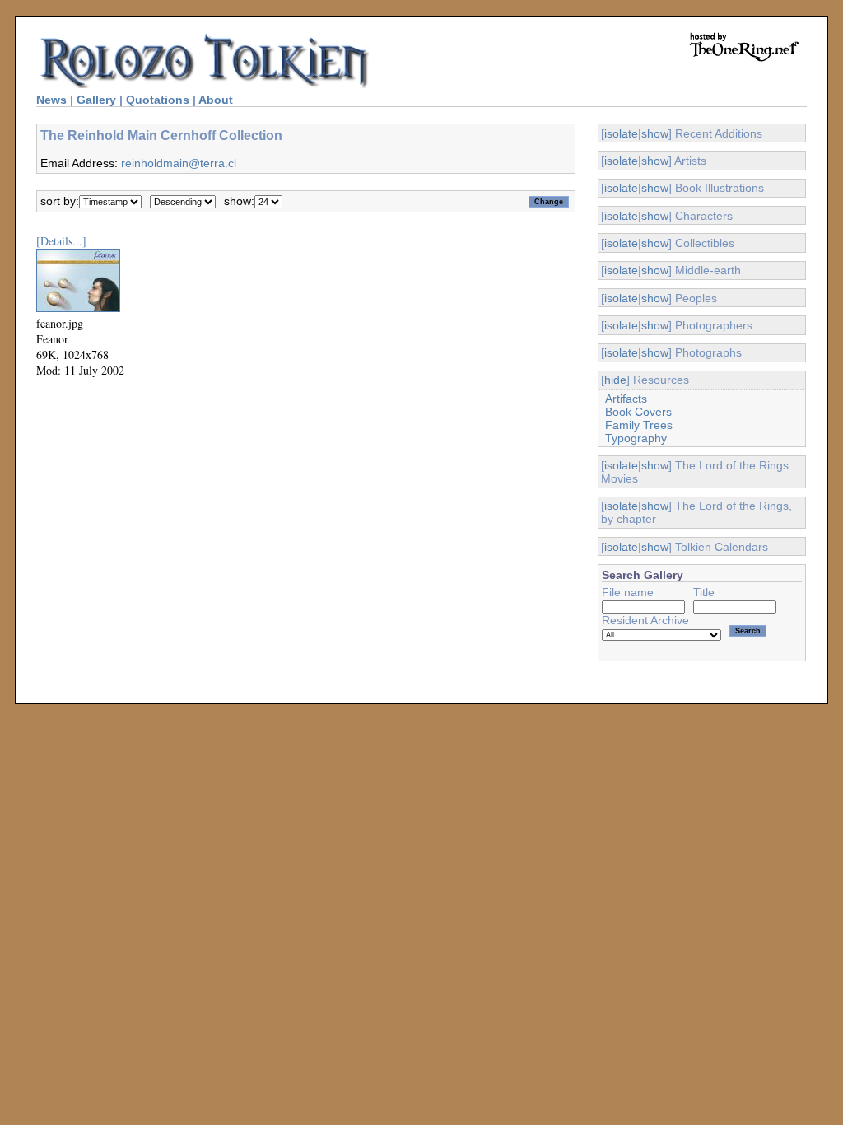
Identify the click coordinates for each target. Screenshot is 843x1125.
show (654, 133)
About (215, 99)
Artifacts (626, 398)
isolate (621, 133)
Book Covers (638, 411)
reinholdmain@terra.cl (178, 163)
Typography (636, 438)
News (51, 99)
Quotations (157, 99)
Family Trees (639, 425)
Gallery (96, 99)
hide (615, 379)
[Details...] (61, 241)
